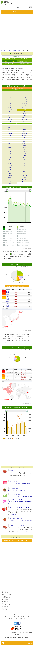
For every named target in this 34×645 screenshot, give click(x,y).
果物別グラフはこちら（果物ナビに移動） (16, 540)
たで (9, 155)
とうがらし (9, 159)
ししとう (25, 139)
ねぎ (9, 115)
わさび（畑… (25, 181)
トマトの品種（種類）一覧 (15, 518)
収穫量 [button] (12, 289)
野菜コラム (6, 604)
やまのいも (24, 119)
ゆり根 (9, 177)
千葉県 (7, 299)
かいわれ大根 (9, 133)
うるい (9, 127)
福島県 (7, 303)
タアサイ (9, 153)
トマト (24, 109)
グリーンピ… (25, 135)
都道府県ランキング (24, 61)
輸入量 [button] (15, 369)
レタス (9, 121)
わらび (9, 183)
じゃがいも (24, 103)
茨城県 (7, 296)
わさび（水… (9, 181)
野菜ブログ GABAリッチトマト (17, 525)
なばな (24, 161)
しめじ (24, 141)
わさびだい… (25, 179)
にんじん (9, 113)
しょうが (9, 145)
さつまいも (24, 99)
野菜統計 (8, 50)
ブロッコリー (25, 117)
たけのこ (25, 153)
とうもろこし (9, 109)
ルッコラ (9, 179)
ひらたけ (9, 167)
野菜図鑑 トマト (13, 470)
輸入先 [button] (6, 369)
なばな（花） (9, 163)
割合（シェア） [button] (22, 289)
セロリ (9, 105)
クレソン (9, 137)
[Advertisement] (17, 32)
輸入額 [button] (21, 369)
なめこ (24, 163)
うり (25, 125)
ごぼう (9, 97)
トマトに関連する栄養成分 (15, 500)
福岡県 (7, 306)
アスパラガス (9, 91)
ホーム (3, 50)
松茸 (9, 171)
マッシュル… (25, 169)
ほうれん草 (9, 119)
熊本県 (7, 291)
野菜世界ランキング (10, 63)
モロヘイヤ (24, 175)
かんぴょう (24, 133)
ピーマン (9, 117)
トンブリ (9, 161)
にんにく (25, 113)
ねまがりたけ (9, 165)
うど (9, 125)
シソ (9, 141)
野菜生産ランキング (10, 59)
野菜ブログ (6, 609)
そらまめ (25, 151)
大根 (25, 105)
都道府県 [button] (8, 289)
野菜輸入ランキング (24, 59)
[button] (2, 308)
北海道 (7, 292)
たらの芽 (25, 155)
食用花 (9, 147)
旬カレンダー (7, 594)
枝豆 (9, 129)
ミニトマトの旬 (13, 481)
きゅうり (25, 95)
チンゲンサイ (25, 107)
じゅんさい (24, 143)
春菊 (9, 143)
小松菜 (24, 97)
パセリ (24, 165)
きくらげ (9, 135)
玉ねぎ (9, 107)
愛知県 (7, 294)
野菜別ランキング (18, 50)
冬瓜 (25, 159)
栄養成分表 (6, 597)
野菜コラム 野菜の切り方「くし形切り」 (19, 507)
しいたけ (9, 103)
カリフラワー (25, 93)
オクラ (24, 131)
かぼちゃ (9, 93)
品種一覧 (6, 607)
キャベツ (9, 95)
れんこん (25, 121)
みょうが (25, 173)
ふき (25, 167)
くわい (24, 137)
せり (25, 149)
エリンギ (9, 131)
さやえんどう (9, 139)
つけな (9, 157)
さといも (9, 101)
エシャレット (25, 127)
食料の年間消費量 (24, 63)
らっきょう (24, 177)
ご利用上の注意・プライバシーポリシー (18, 616)
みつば (9, 173)
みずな (24, 171)
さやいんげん (25, 101)
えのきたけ (24, 129)
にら (25, 111)
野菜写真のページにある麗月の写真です (17, 490)
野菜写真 (6, 602)
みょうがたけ (9, 175)
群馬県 (7, 305)
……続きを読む (12, 514)
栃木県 (7, 298)
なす (9, 111)
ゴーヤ (9, 99)
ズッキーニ (24, 147)
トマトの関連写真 (13, 488)
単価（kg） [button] (29, 369)
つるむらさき (25, 157)
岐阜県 (7, 301)
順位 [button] (3, 289)
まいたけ (9, 169)
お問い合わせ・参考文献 (18, 618)
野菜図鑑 (6, 592)
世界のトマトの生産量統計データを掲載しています (20, 496)
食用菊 (24, 145)
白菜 (25, 115)
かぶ (25, 91)
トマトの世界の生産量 (14, 494)
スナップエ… (9, 149)
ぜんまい (9, 151)
